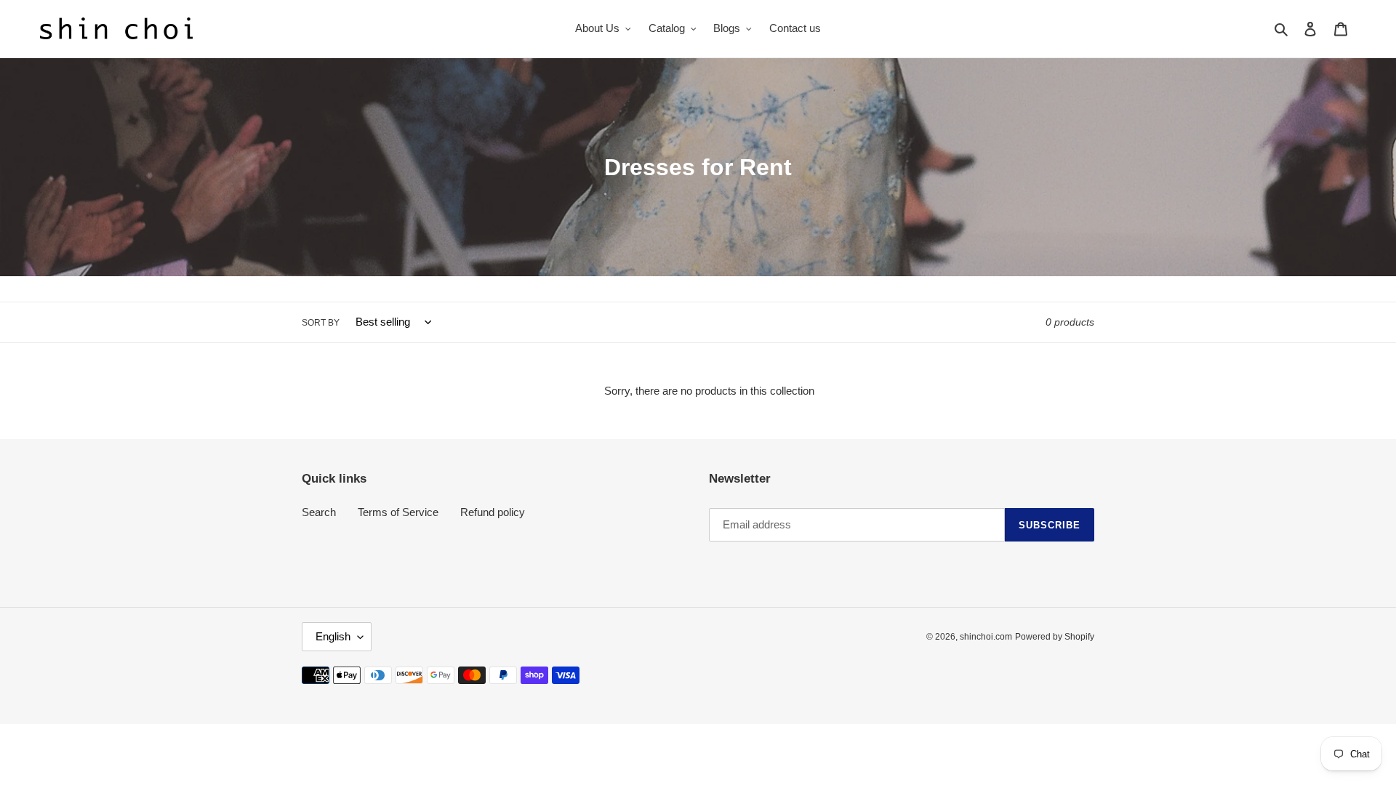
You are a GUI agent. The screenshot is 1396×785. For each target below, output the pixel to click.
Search (319, 512)
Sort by (321, 323)
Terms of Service (398, 512)
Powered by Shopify (1054, 637)
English (333, 636)
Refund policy (492, 512)
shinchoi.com (986, 637)
